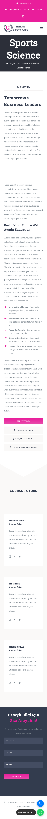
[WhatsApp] (40, 812)
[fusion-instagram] (10, 556)
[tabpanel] (23, 259)
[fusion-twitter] (20, 556)
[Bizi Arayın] (40, 803)
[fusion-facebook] (15, 556)
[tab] (23, 87)
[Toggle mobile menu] (41, 28)
